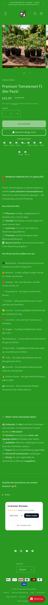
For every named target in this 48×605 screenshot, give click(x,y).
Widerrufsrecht (11, 597)
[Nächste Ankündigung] (43, 3)
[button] (6, 14)
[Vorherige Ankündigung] (5, 3)
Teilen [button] (7, 494)
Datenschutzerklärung (20, 592)
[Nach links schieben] (18, 73)
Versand (14, 103)
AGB (32, 592)
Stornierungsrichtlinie (25, 601)
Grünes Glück (22, 589)
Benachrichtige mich (25, 132)
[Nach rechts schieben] (30, 73)
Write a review (31, 516)
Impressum (40, 592)
